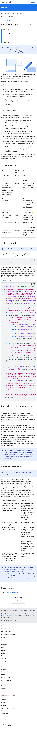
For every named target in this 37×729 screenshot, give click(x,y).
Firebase (3, 674)
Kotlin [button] (4, 280)
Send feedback (8, 20)
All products (4, 713)
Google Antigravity (6, 680)
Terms (3, 721)
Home (2, 13)
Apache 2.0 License (15, 613)
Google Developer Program (8, 629)
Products (9, 13)
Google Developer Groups (8, 631)
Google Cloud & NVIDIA (7, 640)
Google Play (4, 686)
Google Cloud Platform (7, 708)
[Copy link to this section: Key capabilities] (17, 111)
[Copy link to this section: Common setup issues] (24, 467)
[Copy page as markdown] (27, 24)
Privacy (8, 721)
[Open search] (29, 2)
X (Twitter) (4, 658)
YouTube (3, 661)
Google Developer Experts (8, 634)
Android (3, 669)
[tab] (4, 280)
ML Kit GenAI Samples (11, 592)
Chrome (3, 672)
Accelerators (4, 637)
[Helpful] (12, 16)
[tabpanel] (18, 342)
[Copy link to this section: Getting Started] (17, 243)
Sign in (33, 2)
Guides (4, 7)
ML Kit (11, 2)
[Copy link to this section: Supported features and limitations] (3, 409)
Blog (2, 647)
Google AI (4, 711)
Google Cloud (5, 683)
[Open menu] (2, 2)
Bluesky (3, 650)
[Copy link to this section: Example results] (18, 165)
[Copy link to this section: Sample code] (15, 588)
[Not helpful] (14, 16)
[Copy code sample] (34, 259)
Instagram (4, 653)
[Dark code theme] (31, 259)
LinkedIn (3, 656)
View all (3, 688)
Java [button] (10, 280)
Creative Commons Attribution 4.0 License (13, 612)
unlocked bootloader (9, 474)
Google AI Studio (5, 677)
